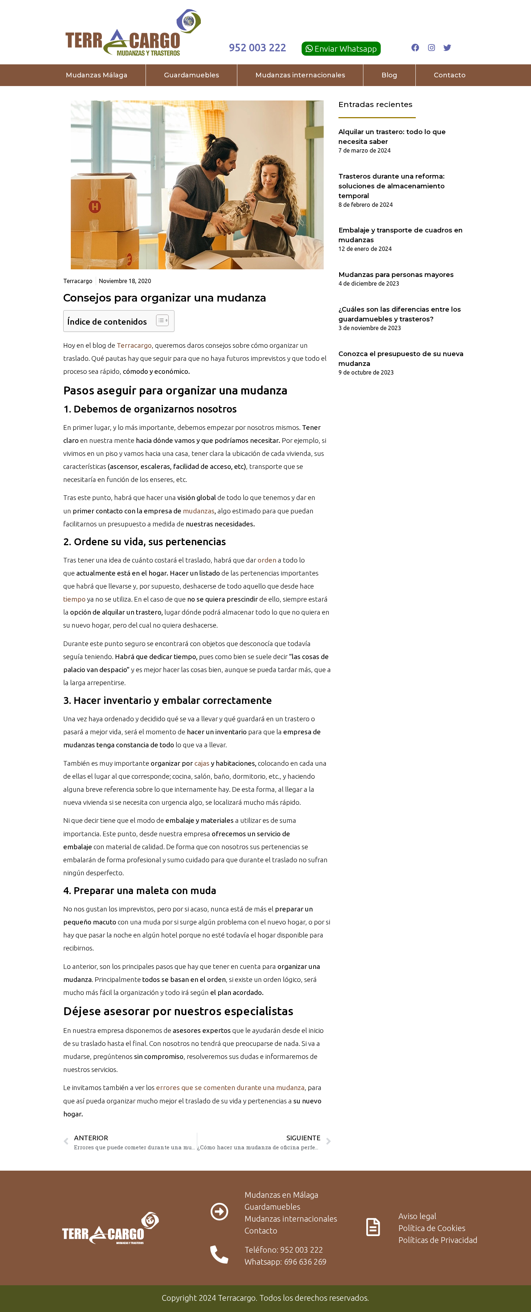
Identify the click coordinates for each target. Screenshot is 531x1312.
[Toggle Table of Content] (159, 320)
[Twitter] (447, 48)
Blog (389, 75)
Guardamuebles (191, 75)
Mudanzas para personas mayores (396, 275)
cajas (202, 763)
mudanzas (199, 511)
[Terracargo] (133, 32)
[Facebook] (415, 48)
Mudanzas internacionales (300, 75)
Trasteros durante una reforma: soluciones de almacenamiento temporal (391, 186)
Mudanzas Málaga (97, 75)
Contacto (450, 75)
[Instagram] (431, 48)
